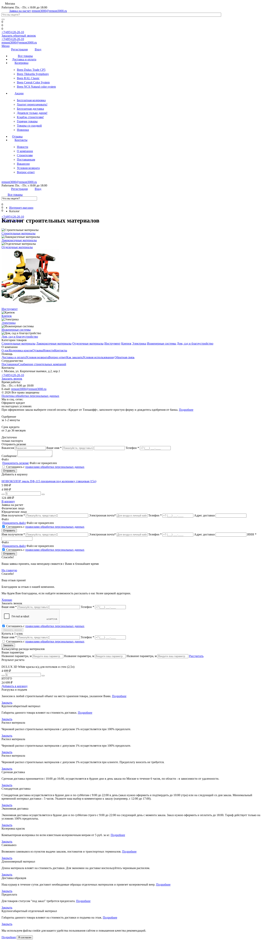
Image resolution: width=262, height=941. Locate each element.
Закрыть (7, 702)
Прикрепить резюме (15, 463)
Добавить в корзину (15, 686)
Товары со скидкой (29, 125)
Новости (22, 146)
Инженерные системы (16, 329)
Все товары (15, 194)
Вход (38, 49)
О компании (25, 151)
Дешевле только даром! (32, 113)
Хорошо (7, 599)
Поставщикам (26, 159)
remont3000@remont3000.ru (49, 10)
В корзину (8, 501)
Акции (19, 93)
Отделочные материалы (17, 247)
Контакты (21, 140)
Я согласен (24, 937)
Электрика (9, 322)
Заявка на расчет (20, 10)
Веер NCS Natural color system (36, 86)
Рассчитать (196, 656)
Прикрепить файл (14, 523)
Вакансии (23, 163)
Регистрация (19, 49)
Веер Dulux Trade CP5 (31, 69)
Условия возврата (28, 168)
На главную (9, 570)
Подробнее (186, 409)
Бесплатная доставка (30, 108)
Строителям (25, 155)
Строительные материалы (18, 233)
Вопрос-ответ (26, 172)
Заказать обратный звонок (19, 35)
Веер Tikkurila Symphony (33, 74)
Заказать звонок (12, 378)
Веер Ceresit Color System (33, 82)
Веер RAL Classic (28, 78)
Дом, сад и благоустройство (20, 336)
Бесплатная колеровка (31, 100)
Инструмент (10, 309)
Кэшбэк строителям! (30, 117)
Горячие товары (27, 121)
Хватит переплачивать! (32, 104)
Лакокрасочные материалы (19, 240)
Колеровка (21, 62)
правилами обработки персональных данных (54, 466)
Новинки (23, 129)
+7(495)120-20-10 (13, 32)
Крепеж (7, 316)
